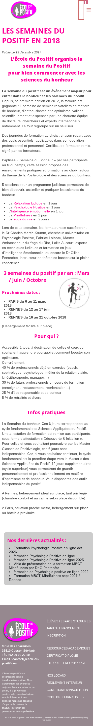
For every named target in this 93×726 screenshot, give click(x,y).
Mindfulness (22, 215)
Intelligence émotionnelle (30, 211)
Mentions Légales (79, 718)
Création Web (50, 718)
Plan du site (46, 720)
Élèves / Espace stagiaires (69, 621)
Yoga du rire (22, 219)
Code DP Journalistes (65, 697)
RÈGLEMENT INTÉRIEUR (64, 682)
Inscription (56, 635)
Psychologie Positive (29, 207)
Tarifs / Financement (64, 628)
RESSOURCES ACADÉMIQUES (68, 648)
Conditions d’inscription (67, 689)
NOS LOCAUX (56, 675)
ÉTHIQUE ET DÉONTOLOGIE (67, 662)
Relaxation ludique (27, 203)
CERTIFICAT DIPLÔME (62, 655)
